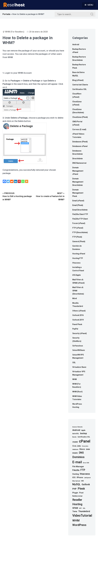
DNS (81, 452)
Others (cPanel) (79, 311)
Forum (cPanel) (78, 223)
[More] (26, 181)
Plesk (81, 488)
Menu (90, 5)
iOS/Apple (76, 275)
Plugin (75, 493)
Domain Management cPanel (77, 171)
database (75, 449)
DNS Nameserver (79, 163)
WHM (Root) (77, 392)
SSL (74, 362)
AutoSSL (75, 433)
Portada (6, 14)
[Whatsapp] (22, 181)
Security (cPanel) (79, 333)
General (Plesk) (78, 241)
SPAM (75, 508)
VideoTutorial (82, 515)
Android (75, 44)
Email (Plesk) (77, 205)
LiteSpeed (87, 477)
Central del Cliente (80, 85)
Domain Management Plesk (77, 193)
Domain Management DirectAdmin (77, 182)
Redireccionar (77, 496)
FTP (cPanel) (77, 228)
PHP (74, 489)
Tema (74, 511)
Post (81, 493)
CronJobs (85, 446)
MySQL (76, 484)
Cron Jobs (76, 446)
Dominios (78, 457)
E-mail (77, 462)
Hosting (75, 474)
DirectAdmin (77, 159)
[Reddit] (11, 181)
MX (82, 481)
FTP (83, 470)
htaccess (85, 473)
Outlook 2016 (78, 315)
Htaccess (76, 263)
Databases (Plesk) (80, 142)
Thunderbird (84, 511)
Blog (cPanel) (78, 80)
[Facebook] (4, 181)
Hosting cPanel (78, 254)
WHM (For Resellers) (14, 32)
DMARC (75, 453)
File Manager (78, 466)
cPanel (84, 441)
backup (83, 433)
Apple (83, 430)
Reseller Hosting (77, 502)
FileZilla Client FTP (80, 214)
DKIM (88, 449)
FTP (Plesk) (77, 237)
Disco (82, 449)
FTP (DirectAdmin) (80, 232)
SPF (80, 508)
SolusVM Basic (78, 350)
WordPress (79, 525)
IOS (74, 477)
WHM (74, 379)
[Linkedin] (15, 181)
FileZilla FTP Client (80, 219)
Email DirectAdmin (80, 210)
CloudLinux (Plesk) (80, 117)
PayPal (75, 329)
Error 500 (86, 463)
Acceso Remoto (77, 427)
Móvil (74, 298)
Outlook (86, 484)
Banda (74, 437)
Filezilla (75, 470)
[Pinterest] (19, 181)
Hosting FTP (77, 258)
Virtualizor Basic (79, 367)
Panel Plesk (77, 324)
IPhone (80, 477)
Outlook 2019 (78, 320)
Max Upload (76, 481)
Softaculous (77, 346)
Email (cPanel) (78, 201)
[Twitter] (8, 181)
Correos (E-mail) (79, 129)
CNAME (75, 442)
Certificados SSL (79, 89)
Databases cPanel (80, 146)
